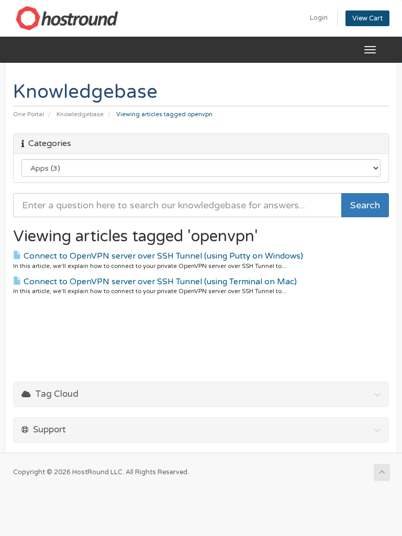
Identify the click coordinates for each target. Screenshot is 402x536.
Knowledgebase (80, 114)
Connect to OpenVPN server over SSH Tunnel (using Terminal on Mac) (159, 281)
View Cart (367, 18)
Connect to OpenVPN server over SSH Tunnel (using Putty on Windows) (162, 256)
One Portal (28, 114)
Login (319, 18)
